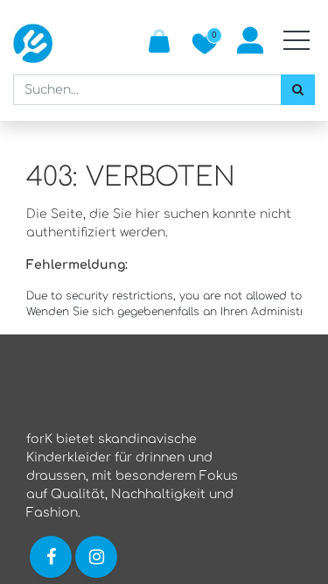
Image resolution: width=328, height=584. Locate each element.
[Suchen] (298, 89)
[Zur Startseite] (32, 43)
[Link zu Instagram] (98, 556)
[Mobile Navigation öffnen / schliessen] (296, 40)
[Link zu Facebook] (50, 556)
